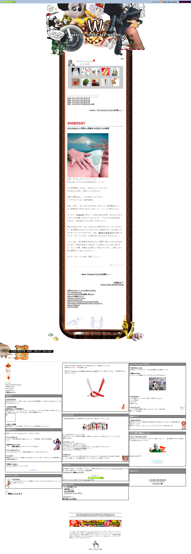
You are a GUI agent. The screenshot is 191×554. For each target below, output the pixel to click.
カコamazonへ (156, 483)
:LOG (92, 104)
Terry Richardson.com (74, 292)
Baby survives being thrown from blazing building (83, 301)
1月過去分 (117, 283)
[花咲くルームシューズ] (85, 75)
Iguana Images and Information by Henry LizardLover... (85, 303)
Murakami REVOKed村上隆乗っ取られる (80, 294)
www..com (33, 470)
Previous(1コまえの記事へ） (109, 110)
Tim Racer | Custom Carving (76, 298)
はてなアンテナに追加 (80, 448)
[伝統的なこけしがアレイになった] (105, 75)
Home (92, 110)
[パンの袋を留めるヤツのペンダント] (75, 85)
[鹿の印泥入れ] (95, 85)
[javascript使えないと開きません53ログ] (119, 58)
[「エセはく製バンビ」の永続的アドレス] (115, 85)
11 (87, 100)
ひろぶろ (80, 215)
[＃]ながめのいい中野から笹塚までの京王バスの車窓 (88, 128)
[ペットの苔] (85, 85)
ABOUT (165, 2)
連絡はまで (15, 494)
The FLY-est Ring (72, 307)
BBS (169, 2)
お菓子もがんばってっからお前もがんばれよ (81, 290)
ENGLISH (173, 2)
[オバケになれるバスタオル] (75, 75)
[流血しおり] (105, 85)
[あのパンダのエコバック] (115, 75)
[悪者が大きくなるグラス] (95, 75)
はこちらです (73, 472)
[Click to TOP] (122, 283)
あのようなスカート (106, 233)
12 (89, 100)
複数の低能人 (16, 446)
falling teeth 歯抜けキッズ (75, 296)
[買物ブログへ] (83, 65)
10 (85, 100)
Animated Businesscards (74, 300)
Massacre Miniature (73, 305)
